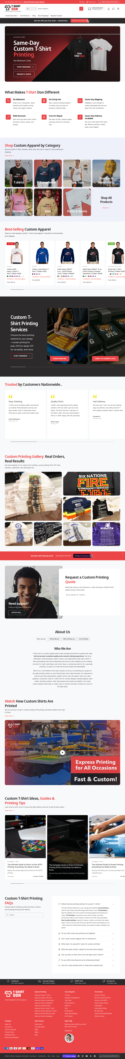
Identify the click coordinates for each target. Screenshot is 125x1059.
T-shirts (67, 995)
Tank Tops (68, 1000)
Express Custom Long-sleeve (44, 1000)
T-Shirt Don (12, 1056)
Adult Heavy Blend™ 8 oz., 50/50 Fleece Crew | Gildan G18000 (65, 271)
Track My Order (40, 1027)
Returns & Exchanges (12, 1037)
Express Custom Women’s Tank (45, 1013)
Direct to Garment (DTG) (105, 359)
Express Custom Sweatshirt (44, 1003)
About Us (8, 1024)
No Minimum (69, 1011)
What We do (54, 639)
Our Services (24, 16)
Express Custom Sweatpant (44, 1016)
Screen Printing (59, 359)
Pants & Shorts (69, 1003)
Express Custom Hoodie (42, 1005)
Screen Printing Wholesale (103, 1013)
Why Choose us (69, 639)
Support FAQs (16, 612)
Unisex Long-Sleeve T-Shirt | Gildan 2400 (40, 270)
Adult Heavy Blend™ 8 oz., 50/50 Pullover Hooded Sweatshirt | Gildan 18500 (92, 271)
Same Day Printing (101, 1008)
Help (83, 2)
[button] (118, 8)
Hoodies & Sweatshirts (72, 998)
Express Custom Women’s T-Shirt (46, 1011)
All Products (69, 1016)
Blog (36, 1035)
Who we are (41, 639)
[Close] (122, 553)
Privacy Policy (9, 1032)
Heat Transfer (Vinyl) (101, 1003)
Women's (68, 1005)
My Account (92, 2)
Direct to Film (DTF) (101, 1000)
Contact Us (8, 1027)
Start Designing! (20, 356)
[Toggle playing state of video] (62, 752)
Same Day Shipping (71, 1013)
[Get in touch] (113, 8)
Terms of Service (10, 1029)
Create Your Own (11, 16)
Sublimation (98, 1005)
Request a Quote (24, 74)
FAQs (36, 1029)
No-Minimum (99, 1011)
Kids (66, 1008)
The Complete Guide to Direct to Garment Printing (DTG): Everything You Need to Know (66, 867)
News (36, 1032)
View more (8, 155)
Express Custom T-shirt (42, 995)
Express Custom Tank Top (43, 998)
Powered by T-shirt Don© (22, 1056)
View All (105, 208)
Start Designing (24, 67)
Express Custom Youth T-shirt (44, 1008)
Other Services (99, 1016)
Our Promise (83, 639)
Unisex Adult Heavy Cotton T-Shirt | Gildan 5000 (14, 271)
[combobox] (61, 8)
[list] (62, 188)
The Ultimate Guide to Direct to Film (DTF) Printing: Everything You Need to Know (25, 866)
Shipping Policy (10, 1035)
